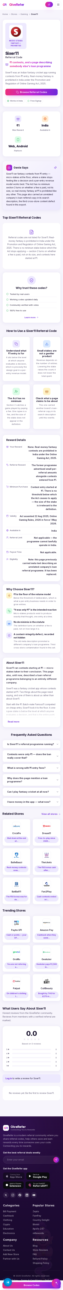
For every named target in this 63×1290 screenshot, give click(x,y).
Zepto (36, 1211)
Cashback (8, 1215)
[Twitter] (6, 1195)
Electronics (9, 1233)
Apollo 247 (38, 1228)
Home (5, 14)
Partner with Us (11, 1258)
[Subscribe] (56, 1160)
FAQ (35, 1254)
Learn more (29, 317)
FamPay (37, 1215)
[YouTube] (34, 1195)
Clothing (7, 1220)
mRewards (38, 1233)
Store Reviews (40, 1250)
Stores (14, 14)
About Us (8, 1245)
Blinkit (36, 1224)
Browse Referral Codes (33, 92)
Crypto (6, 1224)
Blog (35, 1245)
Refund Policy (40, 1258)
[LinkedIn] (27, 1195)
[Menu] (58, 4)
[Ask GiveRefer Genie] (56, 1283)
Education (8, 1228)
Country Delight (41, 1220)
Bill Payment (9, 1211)
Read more (13, 721)
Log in (9, 1078)
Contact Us (9, 1250)
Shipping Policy (41, 1263)
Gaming (24, 14)
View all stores (49, 814)
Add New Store (11, 1254)
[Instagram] (13, 1195)
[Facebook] (20, 1195)
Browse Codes (31, 1285)
